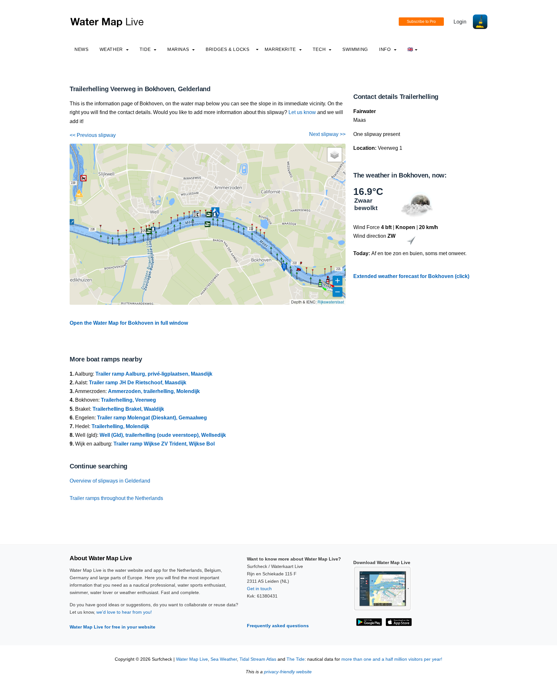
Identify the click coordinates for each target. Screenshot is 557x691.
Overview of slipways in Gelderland (110, 481)
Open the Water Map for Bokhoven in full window (129, 323)
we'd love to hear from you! (124, 612)
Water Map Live (192, 659)
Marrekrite (281, 49)
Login (460, 21)
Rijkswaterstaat (331, 301)
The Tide (296, 659)
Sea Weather (223, 659)
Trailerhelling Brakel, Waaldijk (128, 409)
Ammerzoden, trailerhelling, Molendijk (154, 391)
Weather (112, 49)
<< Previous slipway (93, 135)
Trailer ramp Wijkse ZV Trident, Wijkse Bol (164, 443)
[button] (119, 245)
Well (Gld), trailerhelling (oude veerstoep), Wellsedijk (163, 435)
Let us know (302, 112)
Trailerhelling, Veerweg (128, 400)
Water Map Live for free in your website (112, 626)
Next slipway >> (327, 134)
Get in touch (259, 588)
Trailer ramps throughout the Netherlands (116, 498)
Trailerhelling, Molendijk (120, 426)
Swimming (355, 49)
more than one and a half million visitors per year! (391, 659)
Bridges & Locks (227, 49)
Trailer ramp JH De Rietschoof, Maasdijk (137, 382)
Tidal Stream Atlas (257, 659)
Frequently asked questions (278, 625)
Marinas (179, 49)
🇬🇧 (410, 49)
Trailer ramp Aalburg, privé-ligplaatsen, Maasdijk (153, 374)
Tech (320, 49)
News (81, 49)
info (385, 49)
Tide (146, 49)
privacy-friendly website (288, 671)
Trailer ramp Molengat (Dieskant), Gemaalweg (152, 417)
